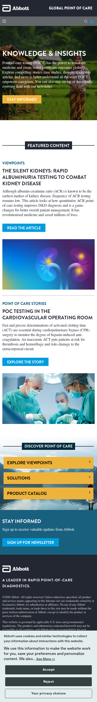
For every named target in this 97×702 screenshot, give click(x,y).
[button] (85, 21)
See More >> (45, 659)
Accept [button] (49, 669)
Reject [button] (48, 681)
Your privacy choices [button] (48, 693)
